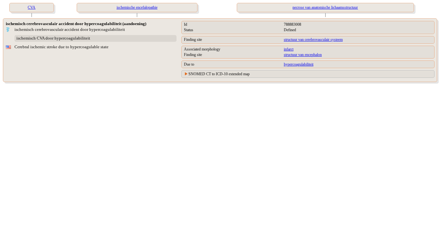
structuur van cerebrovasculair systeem (313, 39)
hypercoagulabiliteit (298, 64)
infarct (288, 49)
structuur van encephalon (303, 54)
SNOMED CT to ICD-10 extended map (219, 74)
